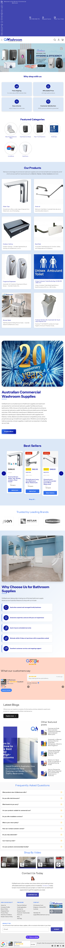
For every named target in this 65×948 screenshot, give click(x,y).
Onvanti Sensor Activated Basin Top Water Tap (31, 478)
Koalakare (49, 174)
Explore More (8, 431)
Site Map (19, 918)
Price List (19, 914)
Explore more (10, 716)
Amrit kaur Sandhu (32, 686)
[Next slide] (38, 68)
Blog (18, 916)
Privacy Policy (4, 913)
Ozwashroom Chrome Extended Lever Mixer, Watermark (14, 482)
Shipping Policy (5, 911)
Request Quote (21, 911)
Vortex (44, 174)
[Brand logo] (20, 521)
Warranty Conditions (6, 914)
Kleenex (39, 174)
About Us (3, 905)
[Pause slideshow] (43, 68)
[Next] (61, 473)
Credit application (21, 907)
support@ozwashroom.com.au (41, 914)
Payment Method (21, 905)
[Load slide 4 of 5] (33, 67)
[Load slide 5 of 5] (35, 67)
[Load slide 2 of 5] (28, 67)
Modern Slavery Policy (7, 916)
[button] (55, 40)
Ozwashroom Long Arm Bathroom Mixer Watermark (50, 481)
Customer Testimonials (23, 913)
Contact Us (32, 894)
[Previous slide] (22, 68)
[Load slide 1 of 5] (25, 67)
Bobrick (34, 174)
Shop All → (32, 499)
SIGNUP (56, 929)
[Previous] (4, 473)
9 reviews (29, 688)
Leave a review (6, 690)
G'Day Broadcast (59, 943)
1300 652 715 (36, 913)
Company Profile (5, 907)
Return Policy (4, 909)
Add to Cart (50, 491)
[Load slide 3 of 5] (30, 67)
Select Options (15, 493)
